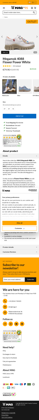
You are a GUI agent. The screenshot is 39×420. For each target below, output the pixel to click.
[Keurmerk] (9, 394)
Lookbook (6, 377)
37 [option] (4, 109)
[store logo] (19, 7)
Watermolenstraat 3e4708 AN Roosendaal (15, 312)
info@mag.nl (12, 307)
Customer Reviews (9, 252)
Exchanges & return (9, 354)
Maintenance (7, 365)
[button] (32, 2)
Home (6, 17)
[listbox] (19, 109)
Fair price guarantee (9, 361)
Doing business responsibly (8, 412)
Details (5, 156)
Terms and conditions (7, 417)
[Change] (32, 8)
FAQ (4, 351)
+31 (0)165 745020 (14, 301)
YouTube (16, 324)
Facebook (5, 324)
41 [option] (13, 109)
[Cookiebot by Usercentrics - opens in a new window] (28, 190)
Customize (18, 228)
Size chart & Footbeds (10, 358)
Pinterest (22, 324)
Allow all (19, 223)
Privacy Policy (5, 415)
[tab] (19, 155)
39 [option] (9, 109)
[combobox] (19, 12)
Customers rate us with (9, 2)
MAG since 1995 (8, 373)
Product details (8, 247)
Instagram (10, 324)
